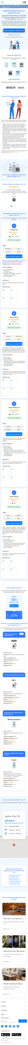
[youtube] (10, 1026)
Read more (6, 929)
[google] (14, 1026)
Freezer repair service (14, 882)
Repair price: (7, 665)
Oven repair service (14, 878)
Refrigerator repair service (15, 875)
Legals (2, 1014)
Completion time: (8, 663)
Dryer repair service (14, 876)
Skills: (4, 246)
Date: (5, 652)
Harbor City (16, 5)
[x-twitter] (6, 1026)
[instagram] (18, 1026)
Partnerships (4, 1010)
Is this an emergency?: (9, 658)
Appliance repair (6, 7)
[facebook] (2, 1026)
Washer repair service (14, 879)
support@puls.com (5, 1031)
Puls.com (3, 5)
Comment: (6, 654)
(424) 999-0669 (15, 35)
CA (11, 5)
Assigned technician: (9, 660)
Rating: (5, 661)
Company (3, 1002)
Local (8, 5)
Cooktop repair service (14, 884)
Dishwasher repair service (15, 881)
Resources (3, 1006)
